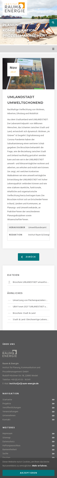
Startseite (7, 400)
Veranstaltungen (10, 411)
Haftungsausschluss (11, 445)
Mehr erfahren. (39, 466)
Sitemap (6, 438)
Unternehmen (9, 415)
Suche (5, 453)
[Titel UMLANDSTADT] (28, 73)
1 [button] (23, 40)
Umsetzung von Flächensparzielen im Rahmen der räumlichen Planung (31, 300)
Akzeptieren (28, 473)
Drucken (6, 458)
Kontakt (6, 420)
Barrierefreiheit (10, 449)
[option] (28, 22)
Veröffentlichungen (12, 407)
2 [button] (28, 40)
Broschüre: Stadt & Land (24, 313)
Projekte (7, 404)
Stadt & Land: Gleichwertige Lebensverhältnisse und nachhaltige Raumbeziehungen (31, 319)
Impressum (7, 433)
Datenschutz (9, 442)
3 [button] (33, 40)
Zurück (30, 257)
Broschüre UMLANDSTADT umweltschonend (31, 282)
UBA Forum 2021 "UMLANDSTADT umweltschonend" (31, 307)
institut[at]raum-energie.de (23, 383)
